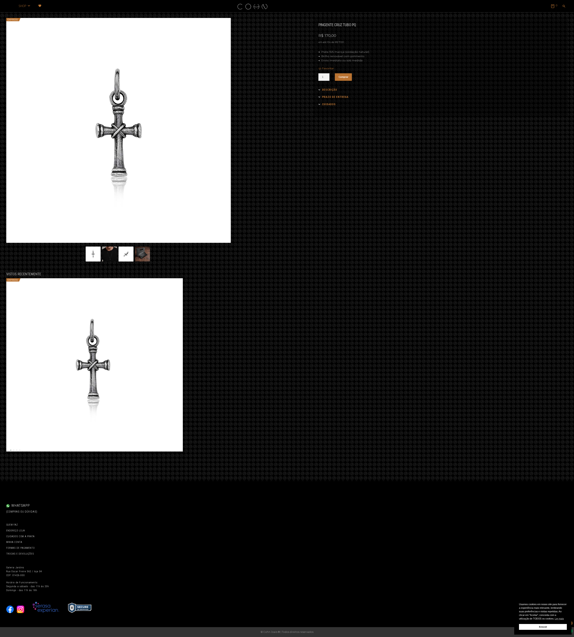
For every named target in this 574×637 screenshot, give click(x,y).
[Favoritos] (40, 6)
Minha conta (14, 542)
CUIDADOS (329, 104)
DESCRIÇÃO (329, 89)
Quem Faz (12, 524)
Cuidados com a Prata (20, 536)
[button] (564, 6)
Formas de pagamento (20, 547)
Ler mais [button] (559, 618)
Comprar (343, 77)
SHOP (22, 6)
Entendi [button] (543, 627)
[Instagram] (20, 609)
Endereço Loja (15, 530)
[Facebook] (10, 609)
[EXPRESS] (94, 365)
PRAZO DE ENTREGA (335, 96)
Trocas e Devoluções (20, 553)
